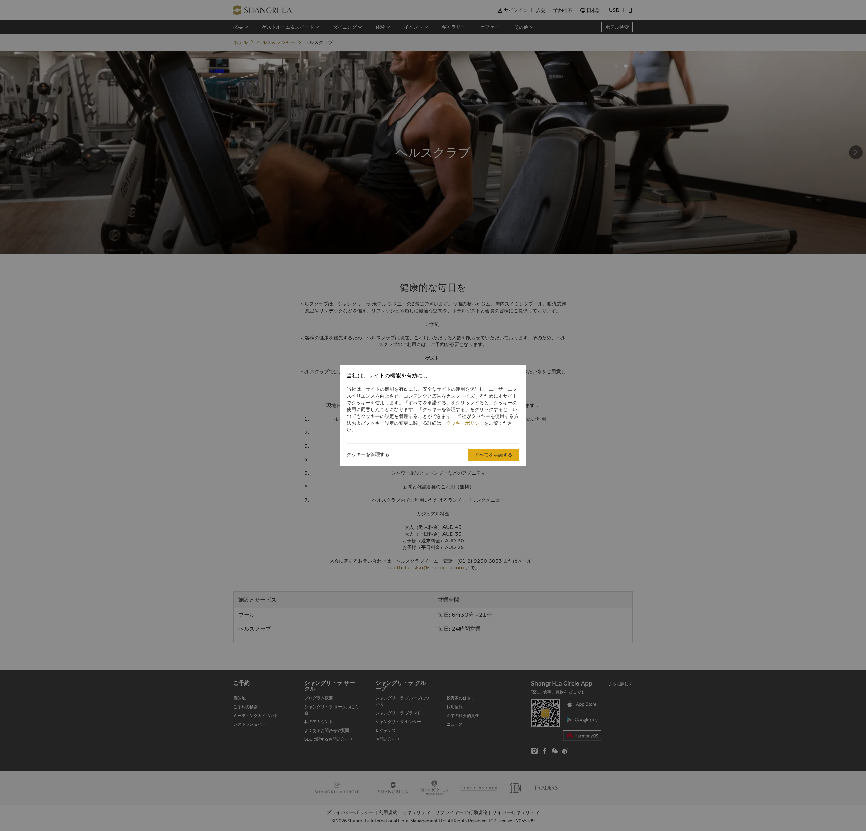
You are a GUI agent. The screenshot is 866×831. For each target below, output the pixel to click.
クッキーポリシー (465, 423)
